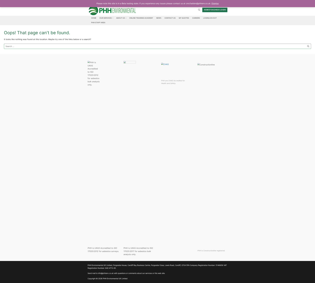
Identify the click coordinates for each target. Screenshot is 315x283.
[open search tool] (199, 10)
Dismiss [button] (215, 3)
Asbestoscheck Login (215, 10)
